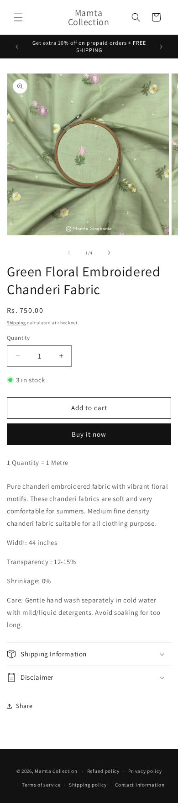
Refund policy (103, 771)
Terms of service (41, 785)
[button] (18, 17)
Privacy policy (145, 771)
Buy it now (89, 434)
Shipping (16, 323)
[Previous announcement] (17, 47)
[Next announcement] (161, 47)
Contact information (139, 785)
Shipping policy (88, 785)
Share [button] (24, 706)
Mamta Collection (56, 771)
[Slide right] (109, 253)
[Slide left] (69, 253)
